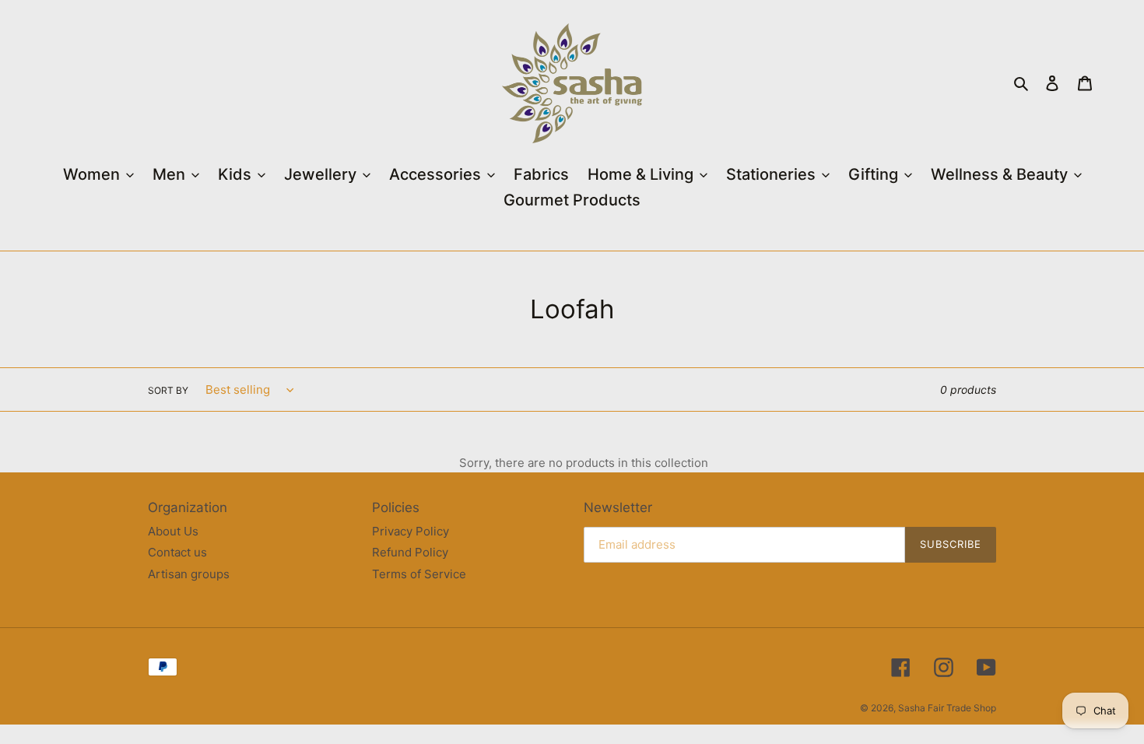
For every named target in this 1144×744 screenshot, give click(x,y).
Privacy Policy (410, 531)
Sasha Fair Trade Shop (947, 708)
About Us (173, 531)
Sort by (168, 390)
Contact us (177, 552)
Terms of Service (419, 574)
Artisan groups (189, 574)
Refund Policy (410, 552)
